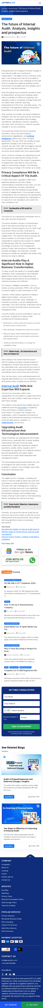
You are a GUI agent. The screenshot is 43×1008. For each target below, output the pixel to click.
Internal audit (10, 386)
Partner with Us (7, 877)
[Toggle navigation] (39, 3)
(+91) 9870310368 (8, 963)
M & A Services (7, 931)
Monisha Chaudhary (12, 655)
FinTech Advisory (8, 916)
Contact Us (6, 880)
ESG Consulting (7, 922)
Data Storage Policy (9, 902)
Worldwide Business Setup (12, 919)
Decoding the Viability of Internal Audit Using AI (20, 529)
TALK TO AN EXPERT (21, 726)
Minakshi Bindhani (9, 37)
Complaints (6, 865)
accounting (22, 407)
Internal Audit (13, 8)
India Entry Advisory (9, 928)
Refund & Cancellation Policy (12, 899)
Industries (5, 893)
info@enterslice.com (9, 960)
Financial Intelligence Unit (13, 580)
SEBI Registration (25, 667)
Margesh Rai (10, 587)
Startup (7, 601)
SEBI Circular (14, 667)
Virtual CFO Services (9, 925)
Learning (4, 8)
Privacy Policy (7, 896)
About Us (5, 868)
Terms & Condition (9, 906)
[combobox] (7, 710)
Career (4, 874)
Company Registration (12, 623)
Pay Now (5, 890)
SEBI (6, 667)
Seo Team (9, 611)
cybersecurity (7, 423)
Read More (9, 797)
